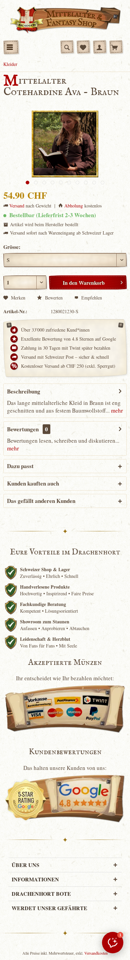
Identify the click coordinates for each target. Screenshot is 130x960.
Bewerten (53, 297)
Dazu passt (20, 466)
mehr (116, 410)
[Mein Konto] (99, 47)
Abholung (73, 205)
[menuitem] (11, 47)
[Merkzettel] (83, 47)
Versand (16, 205)
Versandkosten (96, 953)
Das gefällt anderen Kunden (41, 501)
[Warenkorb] (116, 47)
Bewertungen (23, 429)
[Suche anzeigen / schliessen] (67, 47)
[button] (112, 942)
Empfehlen (91, 297)
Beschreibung (23, 391)
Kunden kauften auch (33, 483)
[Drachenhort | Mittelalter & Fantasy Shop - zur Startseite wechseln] (65, 20)
